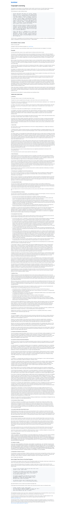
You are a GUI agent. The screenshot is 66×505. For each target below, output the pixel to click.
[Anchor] (25, 42)
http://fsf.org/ (31, 46)
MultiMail (14, 2)
